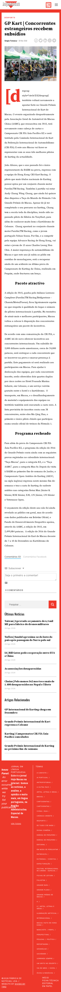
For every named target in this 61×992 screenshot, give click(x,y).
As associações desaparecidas (23, 668)
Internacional (43, 918)
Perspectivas (43, 934)
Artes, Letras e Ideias (47, 792)
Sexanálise (42, 949)
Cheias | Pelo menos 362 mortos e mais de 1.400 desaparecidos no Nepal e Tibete (29, 683)
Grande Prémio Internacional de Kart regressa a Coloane (27, 723)
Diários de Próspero (46, 835)
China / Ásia (42, 811)
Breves (40, 797)
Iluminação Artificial (47, 913)
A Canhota (42, 773)
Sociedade (41, 954)
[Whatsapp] (50, 40)
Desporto (10, 18)
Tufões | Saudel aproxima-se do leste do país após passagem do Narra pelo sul (28, 638)
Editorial (41, 844)
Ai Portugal (42, 777)
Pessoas (40, 939)
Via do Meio (42, 968)
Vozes (52, 968)
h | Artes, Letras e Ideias (45, 907)
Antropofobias (44, 782)
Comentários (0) (13, 556)
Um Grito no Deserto (46, 963)
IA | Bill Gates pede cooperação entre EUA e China (30, 654)
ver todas (16, 824)
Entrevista (42, 854)
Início (45, 977)
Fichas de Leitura (45, 875)
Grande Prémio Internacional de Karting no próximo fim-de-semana (29, 747)
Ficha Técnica (50, 980)
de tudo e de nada (45, 825)
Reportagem (42, 944)
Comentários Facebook (34, 556)
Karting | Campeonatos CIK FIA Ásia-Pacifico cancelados (27, 735)
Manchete (41, 930)
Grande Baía (42, 885)
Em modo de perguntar (47, 849)
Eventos (52, 859)
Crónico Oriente (44, 816)
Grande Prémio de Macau (45, 896)
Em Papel (47, 986)
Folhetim (41, 880)
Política (51, 939)
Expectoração (43, 864)
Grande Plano (43, 890)
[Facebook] (36, 40)
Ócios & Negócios (45, 973)
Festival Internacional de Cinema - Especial (47, 870)
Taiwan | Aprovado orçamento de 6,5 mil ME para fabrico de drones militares (29, 623)
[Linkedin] (45, 40)
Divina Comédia (43, 830)
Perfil (51, 930)
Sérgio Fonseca (11, 41)
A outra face (43, 787)
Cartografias (43, 801)
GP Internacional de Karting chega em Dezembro (28, 711)
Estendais (41, 859)
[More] (54, 40)
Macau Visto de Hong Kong (47, 924)
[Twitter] (41, 40)
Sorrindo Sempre (45, 958)
